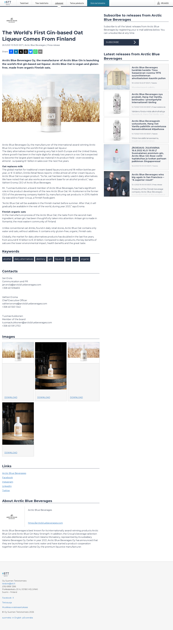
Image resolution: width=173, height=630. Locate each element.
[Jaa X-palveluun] (21, 51)
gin (50, 259)
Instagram (7, 482)
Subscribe (112, 42)
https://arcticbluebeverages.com (45, 523)
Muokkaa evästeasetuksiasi (15, 607)
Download (10, 397)
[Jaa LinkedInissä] (16, 51)
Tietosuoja (7, 602)
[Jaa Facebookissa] (11, 51)
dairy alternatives (23, 259)
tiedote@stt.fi (8, 583)
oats (75, 259)
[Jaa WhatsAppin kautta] (35, 51)
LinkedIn (7, 486)
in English (16, 617)
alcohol (7, 259)
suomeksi (6, 617)
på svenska (27, 617)
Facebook (7, 477)
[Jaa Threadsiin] (26, 51)
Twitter (6, 490)
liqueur (59, 259)
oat (68, 259)
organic (85, 259)
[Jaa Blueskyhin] (30, 51)
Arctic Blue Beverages (14, 473)
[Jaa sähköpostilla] (40, 51)
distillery (40, 259)
